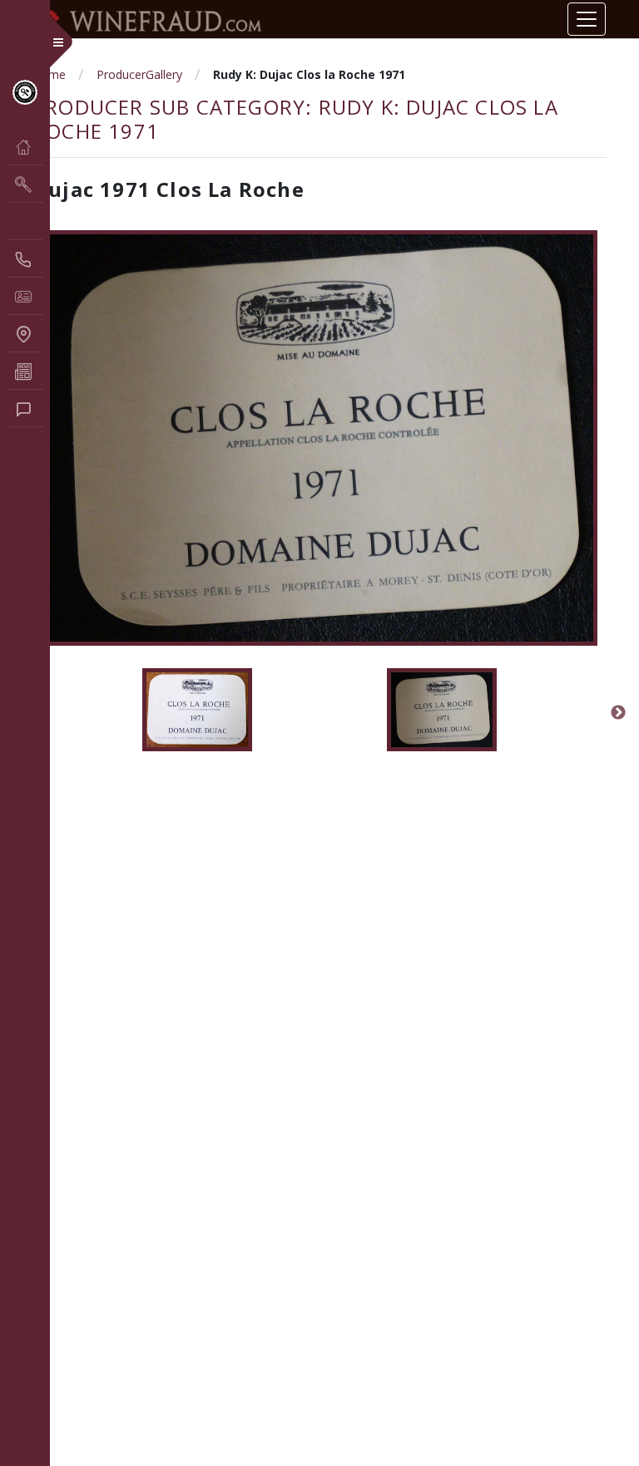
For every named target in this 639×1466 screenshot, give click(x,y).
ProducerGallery (139, 74)
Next (618, 713)
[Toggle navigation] (586, 19)
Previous (20, 713)
